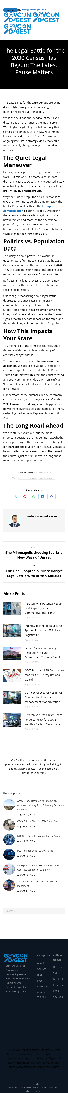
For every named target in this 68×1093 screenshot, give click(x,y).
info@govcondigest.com (34, 10)
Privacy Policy (34, 1084)
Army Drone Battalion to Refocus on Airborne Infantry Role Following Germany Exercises (40, 805)
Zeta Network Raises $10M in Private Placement (37, 883)
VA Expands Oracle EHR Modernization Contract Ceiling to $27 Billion (38, 867)
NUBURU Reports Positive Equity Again (38, 836)
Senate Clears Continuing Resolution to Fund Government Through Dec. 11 (43, 652)
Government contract (27, 478)
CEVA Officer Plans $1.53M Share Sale (38, 821)
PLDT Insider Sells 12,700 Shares (35, 850)
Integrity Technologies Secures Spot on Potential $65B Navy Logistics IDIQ (44, 630)
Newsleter (50, 478)
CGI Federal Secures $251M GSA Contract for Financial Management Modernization (44, 697)
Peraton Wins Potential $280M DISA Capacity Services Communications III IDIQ (43, 608)
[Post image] (12, 608)
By (25, 472)
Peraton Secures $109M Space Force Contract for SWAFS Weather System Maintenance (43, 719)
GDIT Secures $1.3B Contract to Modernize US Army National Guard (44, 675)
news (41, 478)
